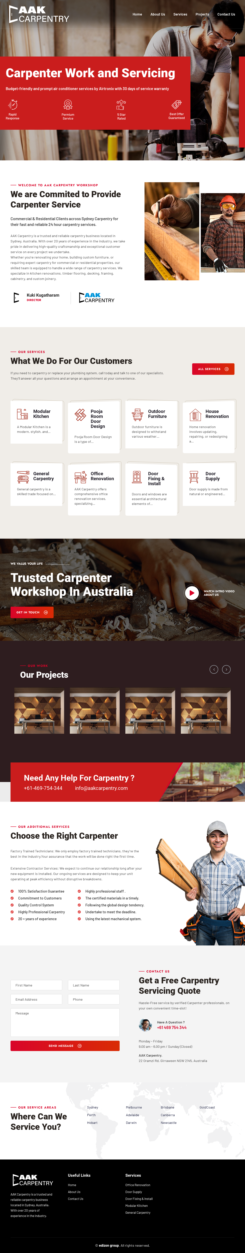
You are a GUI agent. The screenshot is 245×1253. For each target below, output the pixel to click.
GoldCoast (207, 1107)
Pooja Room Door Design (98, 419)
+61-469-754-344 (43, 788)
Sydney (92, 1107)
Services (180, 14)
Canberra (168, 1115)
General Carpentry (43, 476)
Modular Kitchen (42, 414)
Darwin (131, 1122)
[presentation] (214, 669)
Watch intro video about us (219, 593)
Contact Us (226, 14)
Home (137, 14)
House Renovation (217, 414)
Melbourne (134, 1107)
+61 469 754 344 (172, 1027)
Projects (202, 14)
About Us (157, 14)
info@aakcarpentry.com (101, 788)
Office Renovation (102, 476)
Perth (91, 1115)
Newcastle (169, 1122)
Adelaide (132, 1115)
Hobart (92, 1122)
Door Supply (213, 476)
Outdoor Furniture (157, 414)
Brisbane (167, 1107)
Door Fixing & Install (156, 478)
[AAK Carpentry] (39, 14)
